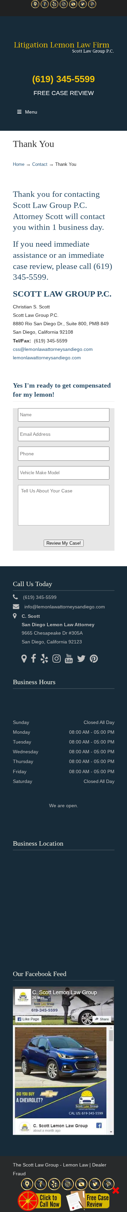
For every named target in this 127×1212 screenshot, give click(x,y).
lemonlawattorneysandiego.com (47, 357)
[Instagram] (64, 6)
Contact (39, 164)
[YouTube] (73, 6)
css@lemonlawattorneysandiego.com (53, 349)
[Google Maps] (35, 6)
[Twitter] (83, 6)
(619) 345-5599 (63, 79)
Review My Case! (63, 543)
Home (18, 164)
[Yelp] (54, 6)
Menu (31, 112)
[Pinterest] (92, 6)
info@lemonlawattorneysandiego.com (64, 606)
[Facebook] (45, 6)
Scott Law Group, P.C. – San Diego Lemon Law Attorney (63, 43)
